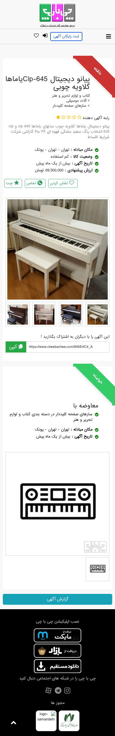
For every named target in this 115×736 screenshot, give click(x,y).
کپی (14, 347)
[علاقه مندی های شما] (36, 36)
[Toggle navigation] (108, 36)
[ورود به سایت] (45, 35)
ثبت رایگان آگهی (66, 36)
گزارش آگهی (57, 599)
